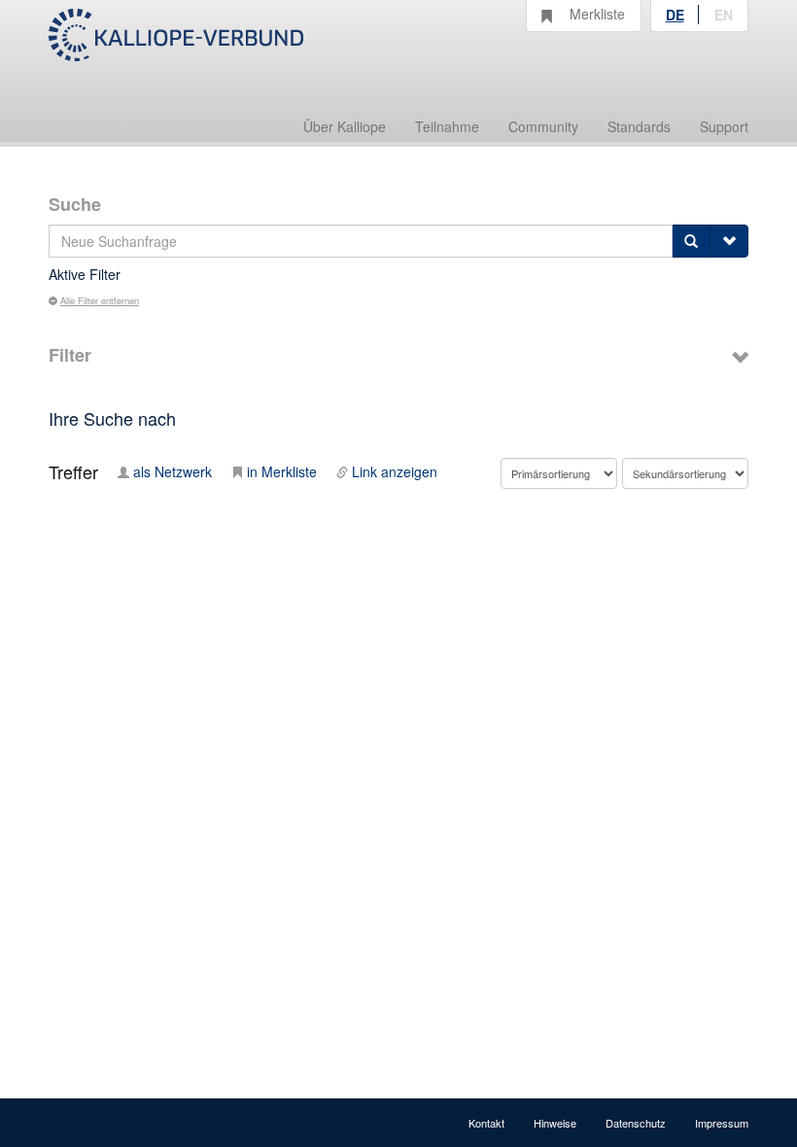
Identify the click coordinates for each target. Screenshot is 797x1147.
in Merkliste (282, 471)
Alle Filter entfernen (99, 300)
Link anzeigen (394, 471)
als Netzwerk (172, 471)
